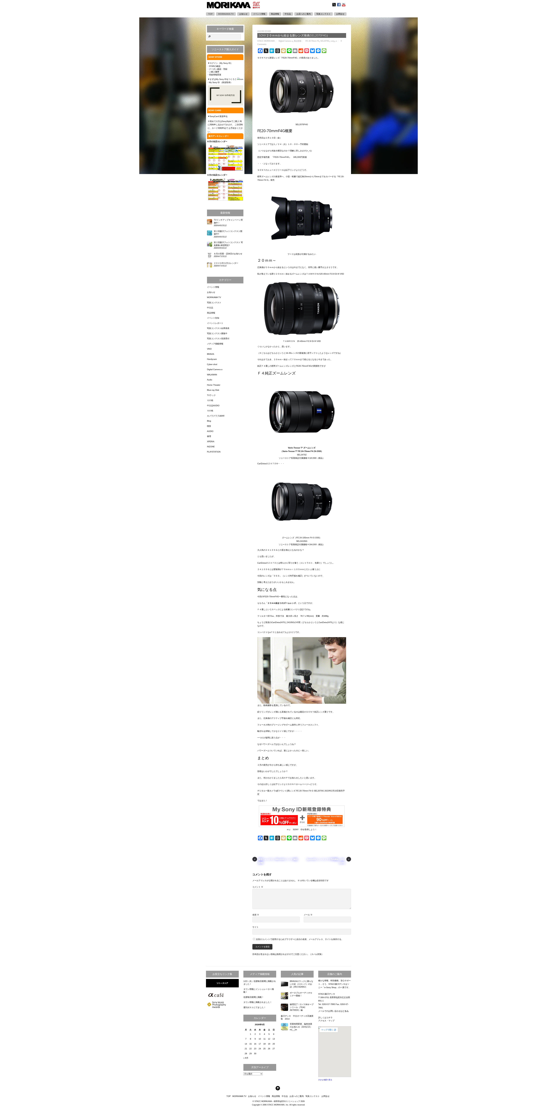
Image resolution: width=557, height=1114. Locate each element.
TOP (210, 14)
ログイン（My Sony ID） (221, 63)
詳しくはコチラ (325, 1017)
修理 (209, 436)
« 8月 (245, 1058)
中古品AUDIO (213, 405)
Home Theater (213, 385)
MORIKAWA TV (226, 14)
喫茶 (209, 426)
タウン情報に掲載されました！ (257, 1002)
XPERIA (210, 441)
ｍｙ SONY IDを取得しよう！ (302, 829)
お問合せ (325, 1096)
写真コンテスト (323, 14)
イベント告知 (213, 318)
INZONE (211, 446)
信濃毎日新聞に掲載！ (253, 997)
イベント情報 (259, 14)
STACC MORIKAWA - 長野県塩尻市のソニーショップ (277, 1101)
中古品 (288, 14)
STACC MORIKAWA (266, 41)
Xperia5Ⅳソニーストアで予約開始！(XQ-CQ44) (328, 861)
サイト (255, 927)
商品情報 (275, 14)
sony (332, 41)
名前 (255, 915)
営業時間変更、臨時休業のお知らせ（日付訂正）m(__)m (301, 1027)
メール (308, 915)
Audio (209, 380)
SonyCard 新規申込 (219, 116)
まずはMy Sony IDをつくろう (223, 79)
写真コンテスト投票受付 (218, 338)
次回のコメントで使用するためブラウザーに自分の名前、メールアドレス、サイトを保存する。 (299, 939)
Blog (209, 421)
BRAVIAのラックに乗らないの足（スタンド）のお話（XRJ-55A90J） (301, 984)
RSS (349, 5)
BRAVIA (210, 354)
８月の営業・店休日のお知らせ (228, 254)
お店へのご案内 (303, 14)
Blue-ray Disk (213, 390)
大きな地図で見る (325, 1080)
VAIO (209, 349)
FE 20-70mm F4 (312, 41)
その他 (210, 400)
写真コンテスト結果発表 (218, 328)
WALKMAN (212, 374)
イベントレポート (215, 323)
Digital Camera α (286, 41)
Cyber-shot (212, 364)
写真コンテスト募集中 (217, 333)
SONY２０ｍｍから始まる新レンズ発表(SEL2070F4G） (294, 35)
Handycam (212, 359)
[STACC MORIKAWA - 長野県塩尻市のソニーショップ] (233, 7)
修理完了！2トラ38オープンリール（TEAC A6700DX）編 (302, 1007)
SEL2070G (324, 41)
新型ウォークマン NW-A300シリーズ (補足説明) (276, 861)
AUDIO (210, 431)
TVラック (211, 395)
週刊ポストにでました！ (254, 1007)
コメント (257, 887)
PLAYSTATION (213, 452)
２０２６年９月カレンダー (226, 263)
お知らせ (243, 14)
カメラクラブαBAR (215, 416)
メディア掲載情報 (215, 344)
